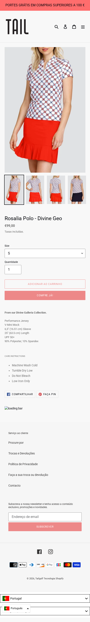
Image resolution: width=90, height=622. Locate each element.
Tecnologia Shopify (53, 578)
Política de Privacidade (23, 464)
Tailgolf (39, 578)
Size (7, 245)
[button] (16, 608)
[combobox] (45, 598)
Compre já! (45, 295)
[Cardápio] (82, 26)
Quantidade (11, 262)
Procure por (16, 442)
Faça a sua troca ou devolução (28, 474)
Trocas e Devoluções (21, 453)
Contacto (14, 485)
